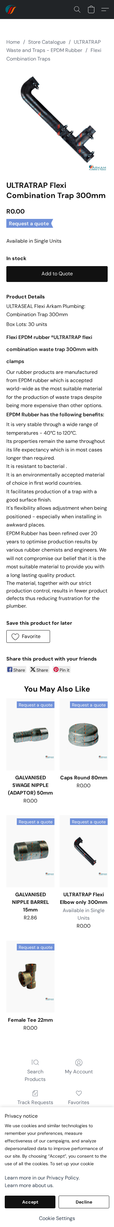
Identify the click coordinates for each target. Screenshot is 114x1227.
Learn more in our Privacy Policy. (42, 1177)
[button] (11, 9)
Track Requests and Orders (35, 1106)
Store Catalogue (47, 42)
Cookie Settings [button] (57, 1218)
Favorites (78, 1102)
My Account (79, 1071)
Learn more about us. (29, 1185)
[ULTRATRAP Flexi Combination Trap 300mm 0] (57, 120)
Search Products (35, 1075)
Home (13, 42)
